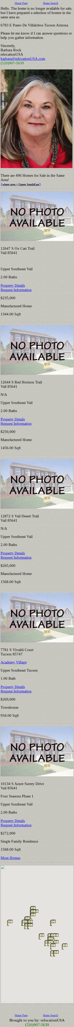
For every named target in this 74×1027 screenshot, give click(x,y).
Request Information (16, 290)
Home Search (50, 3)
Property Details (13, 285)
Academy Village (14, 662)
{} (21, 184)
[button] (32, 915)
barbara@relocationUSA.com (23, 59)
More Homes (10, 858)
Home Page (21, 3)
